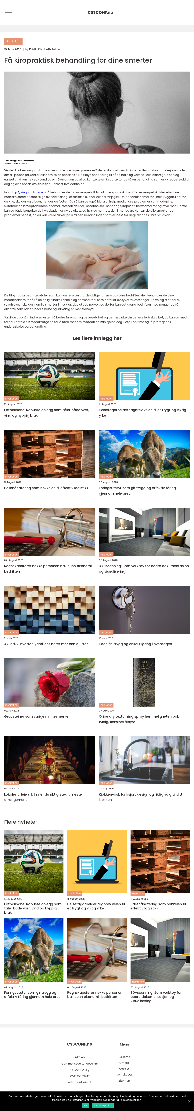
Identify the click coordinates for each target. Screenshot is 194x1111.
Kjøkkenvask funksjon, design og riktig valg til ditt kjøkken (140, 797)
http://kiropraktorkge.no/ (29, 192)
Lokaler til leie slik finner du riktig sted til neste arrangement (43, 797)
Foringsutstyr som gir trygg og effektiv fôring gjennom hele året (137, 490)
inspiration (13, 41)
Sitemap (124, 1081)
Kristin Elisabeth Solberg (45, 49)
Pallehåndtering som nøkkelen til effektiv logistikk (46, 487)
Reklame (124, 1057)
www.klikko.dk (83, 1082)
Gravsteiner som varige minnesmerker (37, 716)
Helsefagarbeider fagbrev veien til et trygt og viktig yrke (142, 412)
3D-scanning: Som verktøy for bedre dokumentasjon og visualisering (144, 568)
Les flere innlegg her (97, 338)
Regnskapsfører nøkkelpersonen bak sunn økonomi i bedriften (48, 568)
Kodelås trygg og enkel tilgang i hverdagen (135, 643)
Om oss (124, 1063)
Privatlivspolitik (103, 1105)
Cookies (124, 1069)
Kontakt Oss (124, 1074)
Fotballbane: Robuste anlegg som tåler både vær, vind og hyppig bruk (46, 412)
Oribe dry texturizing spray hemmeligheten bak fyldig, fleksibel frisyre (139, 719)
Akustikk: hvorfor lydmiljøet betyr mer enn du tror (46, 643)
